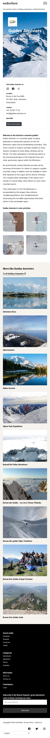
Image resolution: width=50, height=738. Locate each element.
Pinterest (6, 639)
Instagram (6, 636)
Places (5, 662)
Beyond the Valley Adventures (15, 465)
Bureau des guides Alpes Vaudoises (17, 541)
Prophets (6, 665)
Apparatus (6, 659)
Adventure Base (9, 312)
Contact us (6, 679)
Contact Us (38, 722)
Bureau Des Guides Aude (13, 617)
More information (14, 124)
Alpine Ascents (9, 388)
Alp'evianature (8, 350)
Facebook (6, 642)
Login (5, 687)
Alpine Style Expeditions (12, 426)
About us (6, 676)
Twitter (5, 645)
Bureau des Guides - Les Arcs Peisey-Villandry (22, 503)
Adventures (7, 656)
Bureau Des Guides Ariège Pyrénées (18, 579)
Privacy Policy (28, 722)
